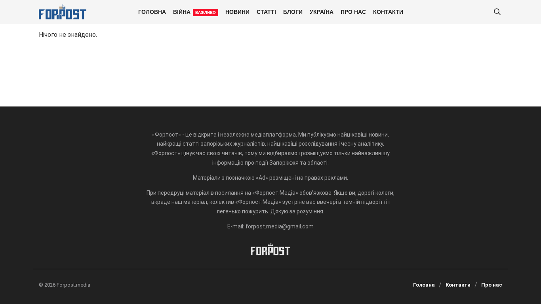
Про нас (353, 11)
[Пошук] (497, 12)
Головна (152, 11)
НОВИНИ (237, 11)
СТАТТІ (266, 11)
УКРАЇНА (321, 11)
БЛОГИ (293, 11)
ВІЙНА (194, 11)
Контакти (388, 11)
